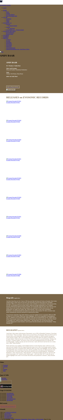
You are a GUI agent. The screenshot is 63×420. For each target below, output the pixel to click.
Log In (4, 8)
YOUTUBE (10, 397)
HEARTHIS (10, 400)
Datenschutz (24, 419)
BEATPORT (7, 413)
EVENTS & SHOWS (10, 412)
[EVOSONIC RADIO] (1, 52)
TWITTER (9, 396)
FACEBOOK (10, 393)
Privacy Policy (31, 419)
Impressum (17, 419)
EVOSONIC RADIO (5, 5)
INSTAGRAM (10, 394)
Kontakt (41, 419)
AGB (37, 419)
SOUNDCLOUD (11, 399)
